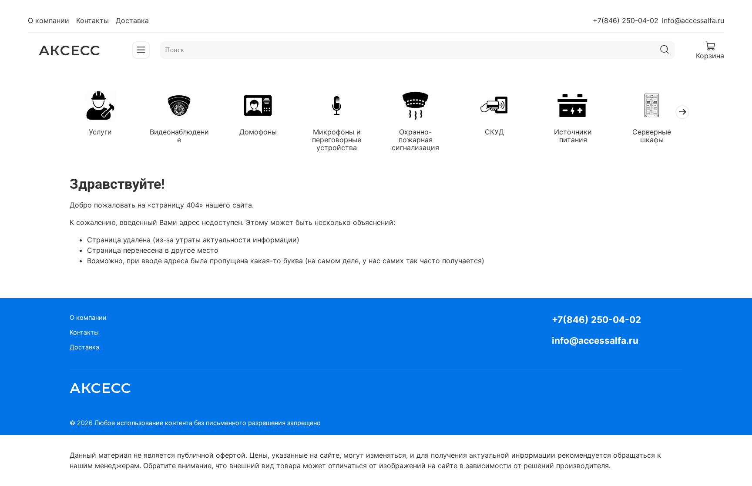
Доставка (132, 20)
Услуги (100, 131)
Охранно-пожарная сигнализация (415, 139)
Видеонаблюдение (179, 135)
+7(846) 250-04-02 (625, 20)
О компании (48, 20)
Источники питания (573, 135)
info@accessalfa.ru (693, 20)
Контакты (92, 20)
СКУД (494, 131)
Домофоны (258, 131)
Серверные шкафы (651, 135)
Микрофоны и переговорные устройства (336, 139)
